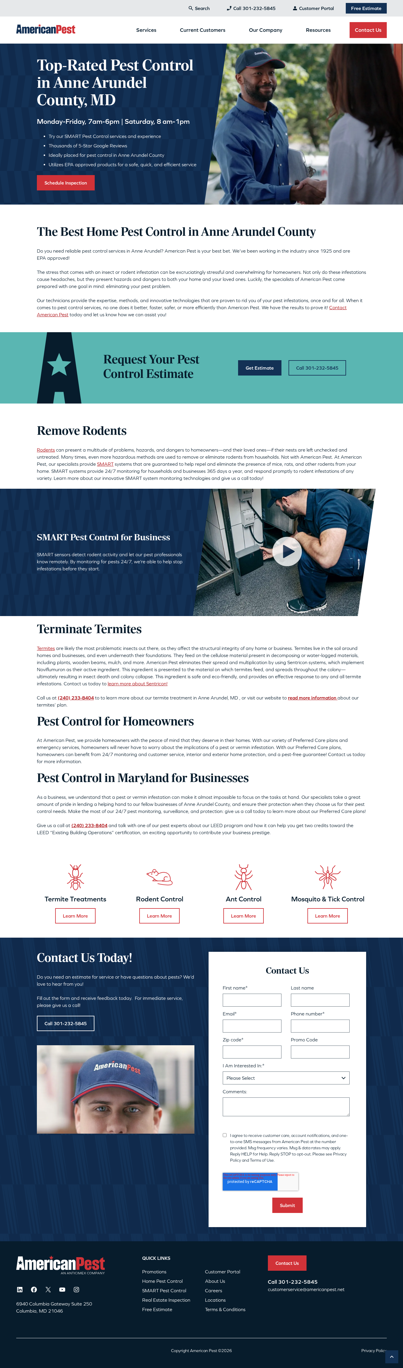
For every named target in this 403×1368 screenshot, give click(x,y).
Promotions (154, 1271)
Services (146, 30)
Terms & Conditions (225, 1309)
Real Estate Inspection (166, 1300)
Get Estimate (260, 368)
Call (273, 1282)
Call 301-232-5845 (254, 8)
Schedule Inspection (66, 182)
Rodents (46, 449)
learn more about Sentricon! (138, 683)
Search (202, 8)
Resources (318, 30)
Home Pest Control (162, 1281)
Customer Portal (316, 8)
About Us (215, 1281)
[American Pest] (45, 30)
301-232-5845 (298, 1282)
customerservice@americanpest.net (306, 1289)
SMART (105, 464)
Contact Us (368, 30)
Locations (215, 1300)
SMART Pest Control (164, 1290)
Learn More (75, 915)
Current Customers (202, 30)
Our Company (265, 30)
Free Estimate (366, 8)
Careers (213, 1290)
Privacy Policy (374, 1350)
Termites (46, 648)
